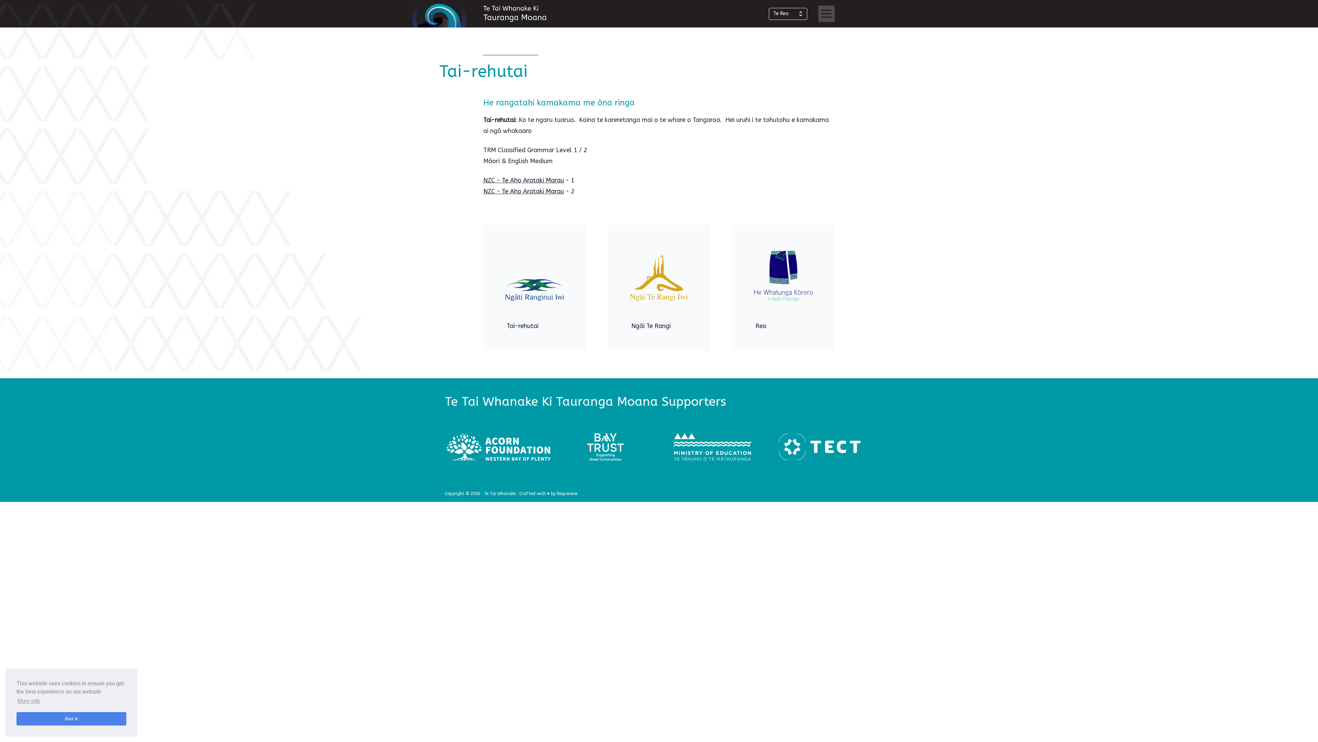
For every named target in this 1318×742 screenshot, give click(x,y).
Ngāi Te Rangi (651, 326)
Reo (760, 326)
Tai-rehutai (523, 326)
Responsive (567, 493)
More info (29, 701)
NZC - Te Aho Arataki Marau (523, 180)
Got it (71, 718)
